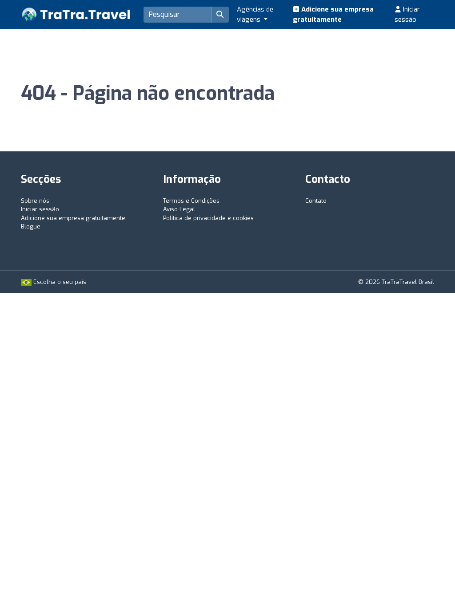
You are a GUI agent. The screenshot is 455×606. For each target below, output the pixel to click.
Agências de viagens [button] (255, 14)
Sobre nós (35, 201)
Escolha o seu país (59, 282)
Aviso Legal (179, 209)
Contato (316, 201)
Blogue (30, 226)
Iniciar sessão (407, 14)
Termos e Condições (191, 201)
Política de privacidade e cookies (208, 218)
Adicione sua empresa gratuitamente (333, 14)
